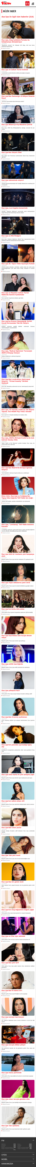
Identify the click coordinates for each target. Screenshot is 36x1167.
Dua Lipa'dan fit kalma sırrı (12, 990)
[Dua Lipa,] (18, 514)
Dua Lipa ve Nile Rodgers (11, 236)
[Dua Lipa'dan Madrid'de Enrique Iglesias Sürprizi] (18, 457)
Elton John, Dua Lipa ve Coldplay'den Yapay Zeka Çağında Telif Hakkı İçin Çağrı (17, 497)
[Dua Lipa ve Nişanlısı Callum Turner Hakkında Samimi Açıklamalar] (18, 282)
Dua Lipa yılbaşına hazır (11, 690)
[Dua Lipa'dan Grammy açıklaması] (18, 706)
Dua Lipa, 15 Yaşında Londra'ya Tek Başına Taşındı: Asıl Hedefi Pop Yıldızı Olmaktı (18, 410)
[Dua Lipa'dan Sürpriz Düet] (18, 142)
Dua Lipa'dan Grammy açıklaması (14, 717)
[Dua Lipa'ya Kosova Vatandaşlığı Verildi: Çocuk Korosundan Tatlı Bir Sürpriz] (18, 310)
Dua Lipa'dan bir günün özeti (13, 882)
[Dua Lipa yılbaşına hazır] (18, 680)
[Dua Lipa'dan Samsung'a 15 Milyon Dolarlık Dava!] (18, 85)
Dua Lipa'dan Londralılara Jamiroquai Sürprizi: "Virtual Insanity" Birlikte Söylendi (16, 381)
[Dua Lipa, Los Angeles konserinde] (18, 197)
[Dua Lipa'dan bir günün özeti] (18, 871)
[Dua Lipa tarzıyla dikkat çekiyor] (18, 1034)
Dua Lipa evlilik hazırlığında (12, 664)
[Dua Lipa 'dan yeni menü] (18, 845)
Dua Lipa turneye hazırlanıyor (13, 1017)
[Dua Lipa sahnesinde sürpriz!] (18, 170)
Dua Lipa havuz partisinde (11, 1073)
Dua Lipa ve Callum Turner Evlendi (15, 70)
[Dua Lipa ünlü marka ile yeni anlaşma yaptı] (18, 764)
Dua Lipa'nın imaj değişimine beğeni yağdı (18, 910)
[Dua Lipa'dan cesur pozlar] (18, 817)
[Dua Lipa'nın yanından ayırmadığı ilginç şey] (18, 734)
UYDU (4, 1155)
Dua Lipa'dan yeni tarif (10, 963)
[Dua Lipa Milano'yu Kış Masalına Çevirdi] (18, 114)
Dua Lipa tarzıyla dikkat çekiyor (14, 1045)
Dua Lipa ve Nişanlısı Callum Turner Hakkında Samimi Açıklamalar (15, 294)
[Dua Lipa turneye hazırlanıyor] (18, 1006)
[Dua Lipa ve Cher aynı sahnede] (18, 925)
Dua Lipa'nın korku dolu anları (13, 609)
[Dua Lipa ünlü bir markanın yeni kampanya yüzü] (18, 543)
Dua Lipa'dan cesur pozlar (11, 827)
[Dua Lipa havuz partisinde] (18, 1062)
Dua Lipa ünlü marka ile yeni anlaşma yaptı (18, 774)
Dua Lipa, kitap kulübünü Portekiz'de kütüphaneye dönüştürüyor (16, 41)
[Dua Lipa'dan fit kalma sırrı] (18, 980)
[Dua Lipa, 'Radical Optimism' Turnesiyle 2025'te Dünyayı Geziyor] (18, 340)
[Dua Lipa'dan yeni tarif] (18, 952)
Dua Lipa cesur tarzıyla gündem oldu (16, 1099)
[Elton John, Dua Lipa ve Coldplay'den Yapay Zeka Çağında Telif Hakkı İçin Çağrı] (18, 485)
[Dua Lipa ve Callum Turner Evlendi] (18, 59)
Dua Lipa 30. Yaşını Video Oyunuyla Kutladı (18, 264)
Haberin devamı (6, 48)
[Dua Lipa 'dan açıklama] (18, 1115)
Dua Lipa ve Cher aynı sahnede (13, 936)
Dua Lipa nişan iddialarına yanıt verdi (16, 583)
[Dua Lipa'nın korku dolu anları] (18, 598)
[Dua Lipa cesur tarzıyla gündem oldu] (18, 1088)
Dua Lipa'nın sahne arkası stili (13, 801)
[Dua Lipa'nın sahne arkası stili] (18, 790)
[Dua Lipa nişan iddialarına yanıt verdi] (18, 572)
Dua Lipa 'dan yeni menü (11, 855)
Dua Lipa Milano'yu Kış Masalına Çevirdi (17, 124)
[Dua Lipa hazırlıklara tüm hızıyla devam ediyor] (18, 625)
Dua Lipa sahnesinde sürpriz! (13, 180)
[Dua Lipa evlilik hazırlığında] (18, 653)
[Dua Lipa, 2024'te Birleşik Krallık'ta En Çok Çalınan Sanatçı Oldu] (18, 427)
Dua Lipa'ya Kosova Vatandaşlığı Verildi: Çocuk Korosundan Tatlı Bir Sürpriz (17, 322)
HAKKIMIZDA (7, 1164)
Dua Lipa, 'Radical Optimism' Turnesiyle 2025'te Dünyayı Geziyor (17, 352)
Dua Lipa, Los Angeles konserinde (14, 208)
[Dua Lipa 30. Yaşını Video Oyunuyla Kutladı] (18, 253)
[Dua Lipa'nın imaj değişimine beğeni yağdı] (18, 899)
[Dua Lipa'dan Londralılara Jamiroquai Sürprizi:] (18, 369)
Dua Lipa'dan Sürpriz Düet (12, 152)
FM (2, 1141)
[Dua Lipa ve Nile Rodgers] (18, 225)
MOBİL (4, 1159)
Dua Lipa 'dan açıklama (10, 1126)
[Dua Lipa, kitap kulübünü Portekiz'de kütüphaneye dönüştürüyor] (18, 29)
